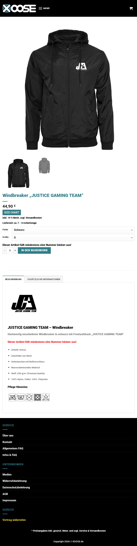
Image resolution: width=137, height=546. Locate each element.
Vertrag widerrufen (14, 520)
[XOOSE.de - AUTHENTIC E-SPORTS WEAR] (19, 8)
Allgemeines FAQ (13, 448)
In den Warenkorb (34, 250)
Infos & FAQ (10, 455)
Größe (6, 237)
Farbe (5, 229)
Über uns (8, 435)
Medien (7, 474)
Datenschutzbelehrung (16, 487)
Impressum (9, 500)
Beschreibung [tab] (13, 279)
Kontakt (7, 442)
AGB (5, 494)
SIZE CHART (11, 212)
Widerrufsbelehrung (15, 481)
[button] (44, 8)
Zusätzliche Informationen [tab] (43, 279)
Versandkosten (34, 217)
